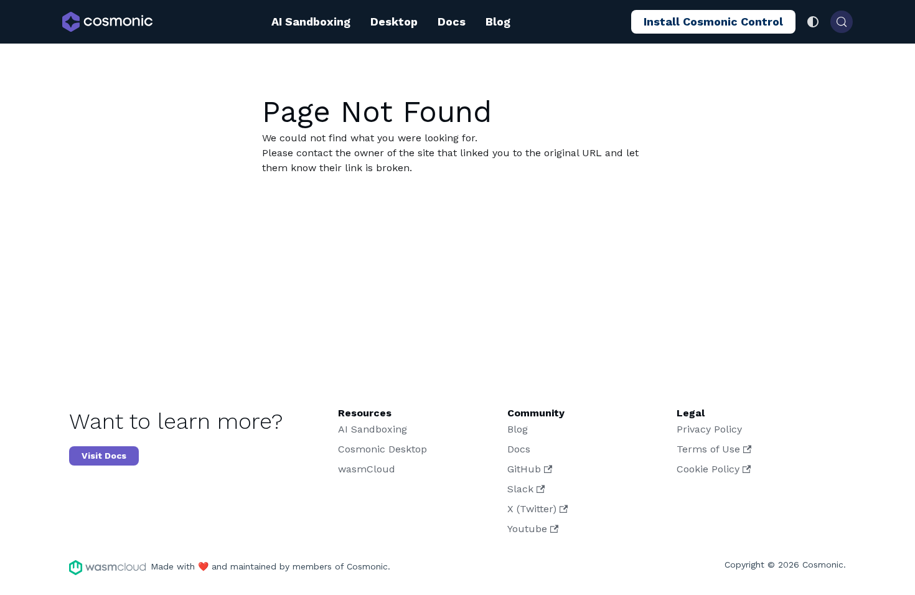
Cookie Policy (708, 469)
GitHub (524, 469)
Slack (520, 489)
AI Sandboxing (310, 21)
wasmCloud (366, 469)
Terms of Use (708, 449)
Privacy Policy (709, 429)
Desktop (394, 21)
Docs (452, 21)
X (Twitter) (531, 509)
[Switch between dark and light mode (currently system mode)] (813, 22)
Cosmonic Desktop (382, 449)
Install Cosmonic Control (713, 21)
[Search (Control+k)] (841, 22)
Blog (498, 21)
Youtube (527, 529)
